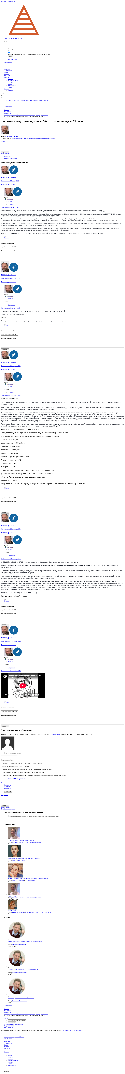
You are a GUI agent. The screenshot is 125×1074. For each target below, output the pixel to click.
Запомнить (11, 54)
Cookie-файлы (8, 1027)
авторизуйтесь (56, 734)
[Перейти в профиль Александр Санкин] (5, 133)
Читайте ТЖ (12, 896)
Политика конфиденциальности (14, 1024)
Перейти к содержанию (8, 1)
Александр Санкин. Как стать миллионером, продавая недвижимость (33, 138)
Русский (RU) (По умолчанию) (17, 1020)
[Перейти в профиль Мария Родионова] (15, 877)
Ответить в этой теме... (8, 760)
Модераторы (12, 85)
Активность (8, 70)
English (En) (12, 1022)
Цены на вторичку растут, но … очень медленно (23, 969)
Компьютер (8, 785)
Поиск (10, 84)
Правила (10, 82)
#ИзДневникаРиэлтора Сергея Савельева (38, 912)
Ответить (7, 157)
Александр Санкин (11, 136)
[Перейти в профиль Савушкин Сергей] (12, 909)
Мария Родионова (18, 880)
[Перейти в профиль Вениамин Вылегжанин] (17, 938)
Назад (10, 1055)
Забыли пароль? (13, 59)
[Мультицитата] (5, 324)
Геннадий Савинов (18, 842)
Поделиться (4, 141)
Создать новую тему (10, 158)
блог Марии (21, 860)
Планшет (7, 786)
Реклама (10, 79)
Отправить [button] (8, 791)
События (7, 75)
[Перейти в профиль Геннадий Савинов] (14, 839)
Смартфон (7, 788)
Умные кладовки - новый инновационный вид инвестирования (28, 878)
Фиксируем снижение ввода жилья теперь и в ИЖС (24, 858)
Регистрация (8, 62)
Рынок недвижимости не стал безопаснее (21, 998)
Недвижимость (29, 880)
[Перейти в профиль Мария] (14, 857)
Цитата (6, 238)
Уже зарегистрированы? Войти (14, 38)
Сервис (6, 77)
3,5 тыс (10, 201)
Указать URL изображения (16, 779)
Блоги (6, 72)
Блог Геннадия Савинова (33, 842)
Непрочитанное (13, 80)
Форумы (7, 69)
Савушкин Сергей (18, 912)
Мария (14, 860)
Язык (6, 1018)
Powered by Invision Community (72, 1030)
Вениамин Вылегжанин (19, 944)
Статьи (6, 74)
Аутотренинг (12, 910)
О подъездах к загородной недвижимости (21, 840)
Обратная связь (9, 1026)
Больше (10, 87)
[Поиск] (1, 97)
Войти (10, 56)
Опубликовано (10, 181)
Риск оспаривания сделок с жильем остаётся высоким (25, 941)
